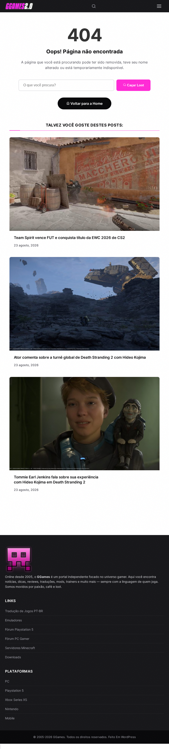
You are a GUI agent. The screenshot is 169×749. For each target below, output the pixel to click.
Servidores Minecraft (20, 648)
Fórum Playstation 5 (19, 629)
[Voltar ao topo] (0, 746)
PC (7, 681)
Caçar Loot (135, 85)
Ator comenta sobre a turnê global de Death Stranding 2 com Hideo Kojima (80, 357)
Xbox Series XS (16, 700)
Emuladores (13, 620)
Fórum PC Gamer (17, 638)
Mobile (10, 718)
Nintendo (11, 709)
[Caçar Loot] (94, 6)
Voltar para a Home (86, 103)
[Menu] (159, 6)
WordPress (128, 737)
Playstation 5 (14, 690)
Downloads (13, 657)
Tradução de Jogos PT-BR (24, 611)
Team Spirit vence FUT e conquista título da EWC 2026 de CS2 (69, 237)
